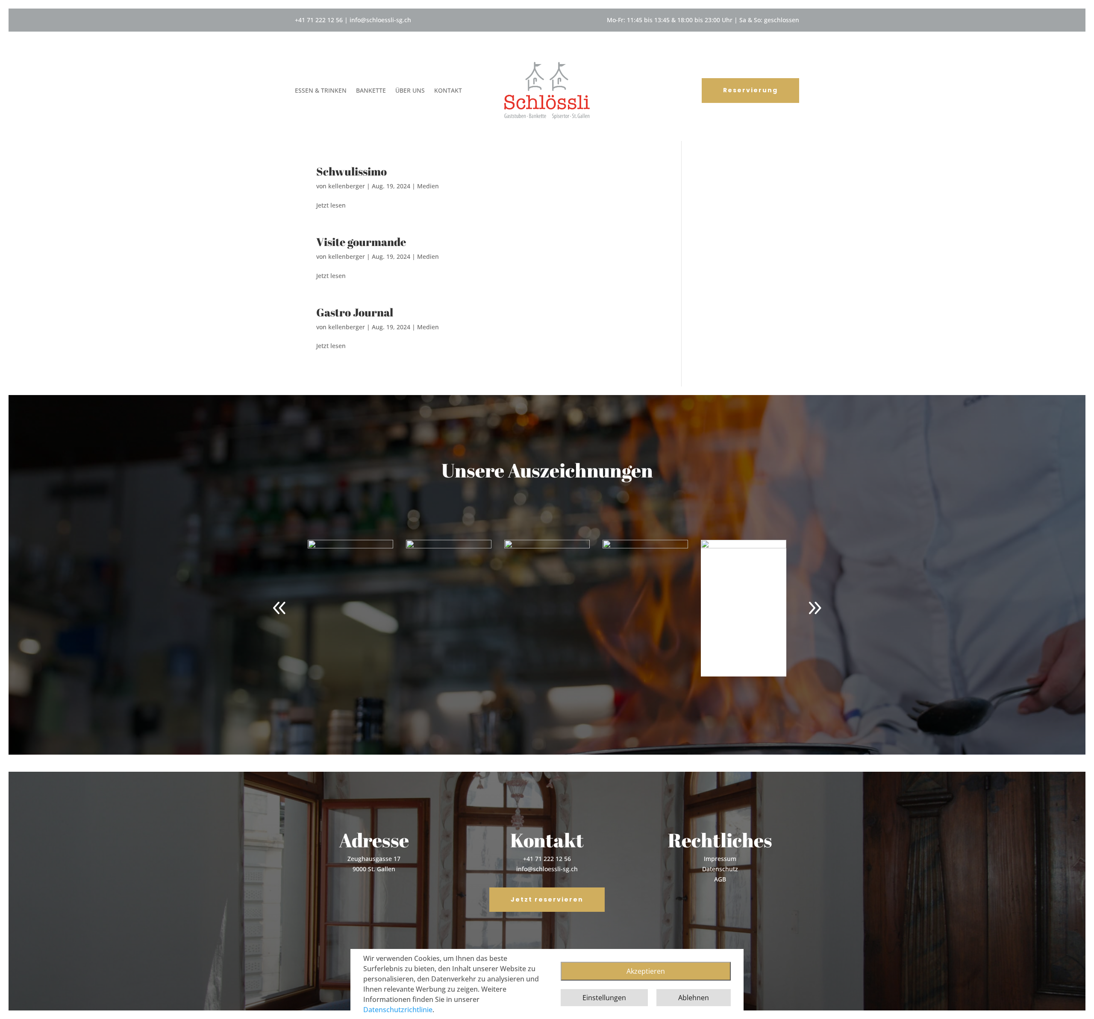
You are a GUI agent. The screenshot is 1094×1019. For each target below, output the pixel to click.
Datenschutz (720, 869)
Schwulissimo (351, 171)
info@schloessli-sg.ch (380, 20)
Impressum (720, 859)
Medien (428, 186)
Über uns (410, 91)
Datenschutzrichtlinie (397, 1009)
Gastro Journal (354, 312)
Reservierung (750, 90)
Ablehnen (693, 997)
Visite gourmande (361, 241)
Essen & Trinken (321, 91)
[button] (814, 608)
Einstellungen (604, 997)
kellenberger (346, 186)
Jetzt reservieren (547, 899)
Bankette (371, 91)
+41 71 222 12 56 (319, 20)
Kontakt (448, 91)
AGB (720, 879)
